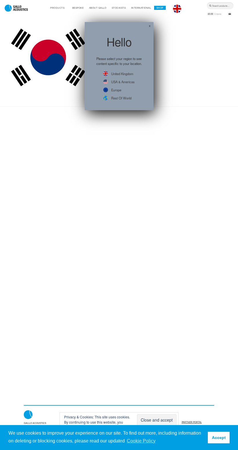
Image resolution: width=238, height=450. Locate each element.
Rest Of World (121, 98)
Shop (159, 7)
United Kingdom (122, 73)
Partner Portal (192, 422)
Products (57, 7)
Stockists (119, 7)
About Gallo (98, 7)
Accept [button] (219, 437)
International (141, 7)
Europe (116, 90)
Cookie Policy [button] (141, 440)
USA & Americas (123, 81)
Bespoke (78, 7)
